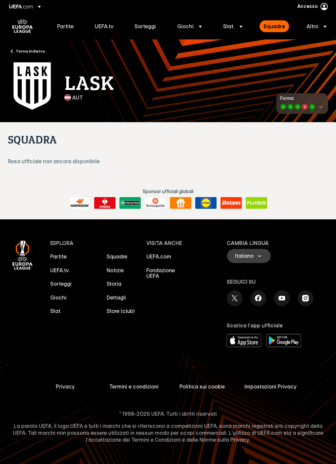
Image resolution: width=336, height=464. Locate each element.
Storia (114, 284)
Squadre (117, 256)
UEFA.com (158, 256)
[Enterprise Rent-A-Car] (130, 203)
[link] (65, 26)
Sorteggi (61, 284)
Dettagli (116, 297)
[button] (189, 26)
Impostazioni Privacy (270, 386)
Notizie (115, 270)
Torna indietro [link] (30, 51)
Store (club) (121, 311)
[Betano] (231, 203)
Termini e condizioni (133, 386)
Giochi (58, 297)
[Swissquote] (155, 203)
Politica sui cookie (202, 386)
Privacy (65, 386)
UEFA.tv (59, 270)
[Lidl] (206, 203)
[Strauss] (105, 203)
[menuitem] (68, 26)
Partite (58, 256)
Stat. (55, 311)
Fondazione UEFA (160, 273)
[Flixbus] (256, 203)
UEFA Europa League (22, 26)
